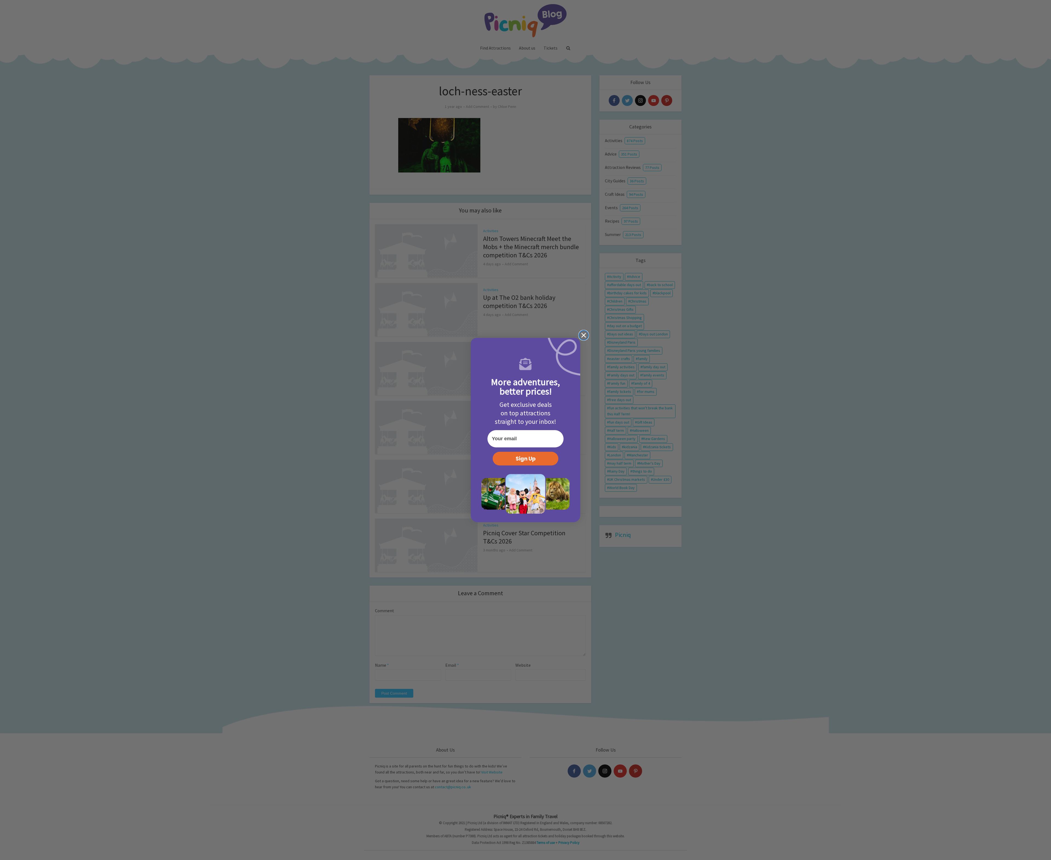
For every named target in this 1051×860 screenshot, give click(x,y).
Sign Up (526, 458)
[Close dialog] (583, 335)
